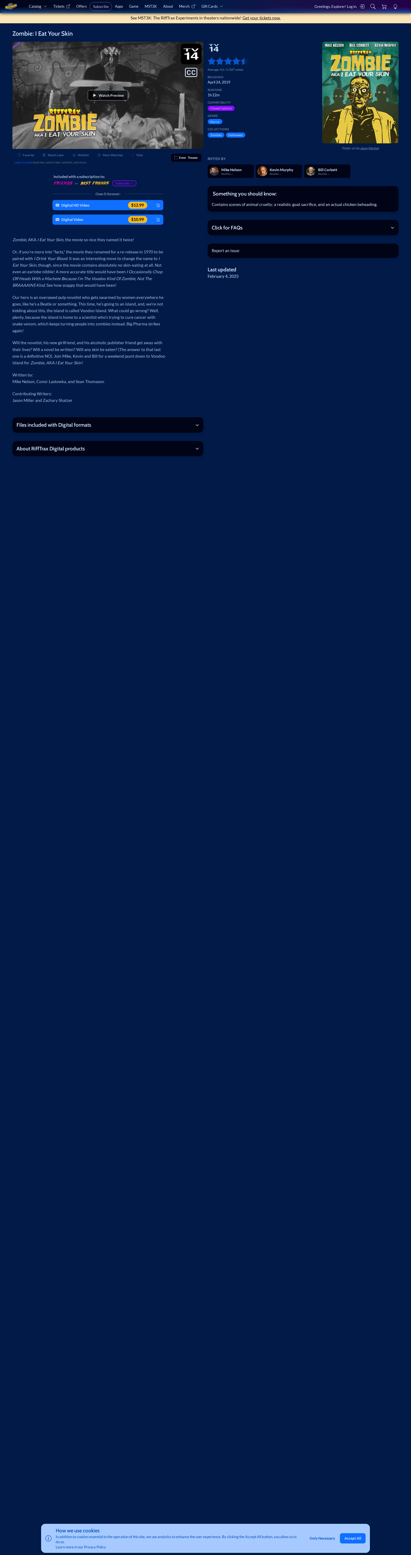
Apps (119, 6)
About (168, 6)
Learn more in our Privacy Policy (81, 1547)
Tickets (58, 6)
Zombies (216, 135)
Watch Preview (111, 95)
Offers (81, 6)
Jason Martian (369, 148)
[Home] (11, 6)
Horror (215, 121)
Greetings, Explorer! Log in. (335, 6)
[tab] (303, 193)
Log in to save (23, 162)
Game (133, 6)
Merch (184, 6)
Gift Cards (209, 6)
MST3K (151, 6)
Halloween (235, 135)
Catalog (35, 6)
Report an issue (225, 250)
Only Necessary (322, 1538)
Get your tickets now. (262, 17)
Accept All (352, 1538)
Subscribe (101, 6)
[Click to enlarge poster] (360, 92)
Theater (188, 157)
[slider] (210, 61)
